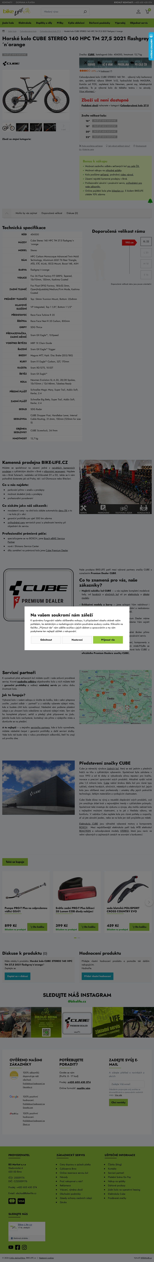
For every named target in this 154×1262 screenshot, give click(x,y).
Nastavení (77, 639)
